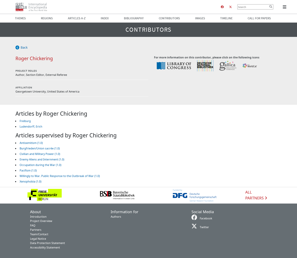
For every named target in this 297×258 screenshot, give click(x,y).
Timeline (226, 18)
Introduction (38, 217)
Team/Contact (39, 234)
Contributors (169, 18)
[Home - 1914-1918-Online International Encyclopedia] (32, 7)
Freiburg (25, 121)
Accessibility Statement (45, 247)
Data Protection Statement (47, 243)
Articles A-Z (77, 18)
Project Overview (41, 221)
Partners (35, 230)
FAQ (32, 225)
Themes (20, 18)
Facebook (206, 218)
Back (24, 47)
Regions (47, 18)
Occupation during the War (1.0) (40, 165)
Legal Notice (38, 239)
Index (105, 18)
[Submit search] (270, 6)
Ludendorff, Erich (31, 126)
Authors (116, 217)
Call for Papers (259, 18)
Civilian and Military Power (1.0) (40, 154)
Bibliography (134, 18)
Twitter (204, 227)
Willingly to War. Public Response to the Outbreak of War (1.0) (60, 176)
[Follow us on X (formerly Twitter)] (230, 7)
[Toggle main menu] (285, 7)
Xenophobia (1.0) (30, 181)
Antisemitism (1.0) (31, 143)
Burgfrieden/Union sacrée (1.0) (40, 148)
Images (200, 18)
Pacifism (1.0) (28, 170)
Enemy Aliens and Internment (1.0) (42, 159)
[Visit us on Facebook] (222, 7)
